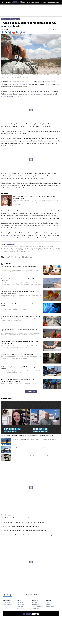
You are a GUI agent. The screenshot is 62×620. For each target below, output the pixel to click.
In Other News (6, 263)
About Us (48, 602)
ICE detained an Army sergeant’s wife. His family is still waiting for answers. (24, 531)
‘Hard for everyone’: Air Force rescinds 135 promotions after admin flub (19, 330)
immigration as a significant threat (12, 235)
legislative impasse (42, 94)
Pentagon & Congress (10, 19)
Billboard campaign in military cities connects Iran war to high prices (22, 522)
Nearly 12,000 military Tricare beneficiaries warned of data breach (19, 305)
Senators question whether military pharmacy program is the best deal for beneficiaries (20, 292)
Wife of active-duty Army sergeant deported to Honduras (18, 518)
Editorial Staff (35, 608)
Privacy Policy (6, 602)
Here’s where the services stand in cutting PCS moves (17, 354)
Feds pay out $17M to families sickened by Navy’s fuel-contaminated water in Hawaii (17, 380)
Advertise (34, 602)
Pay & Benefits (35, 2)
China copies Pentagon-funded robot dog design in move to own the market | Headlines (32, 455)
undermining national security (11, 96)
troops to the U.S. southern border (19, 84)
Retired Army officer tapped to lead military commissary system (20, 316)
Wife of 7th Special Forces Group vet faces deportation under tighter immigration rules (34, 197)
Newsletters (20, 604)
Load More (31, 391)
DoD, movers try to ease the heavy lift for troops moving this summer (19, 368)
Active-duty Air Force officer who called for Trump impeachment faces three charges (27, 535)
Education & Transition (53, 2)
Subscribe (20, 602)
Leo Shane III (7, 29)
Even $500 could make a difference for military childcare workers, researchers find (18, 267)
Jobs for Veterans (50, 606)
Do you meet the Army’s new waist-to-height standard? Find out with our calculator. (20, 342)
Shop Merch (20, 608)
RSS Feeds (20, 606)
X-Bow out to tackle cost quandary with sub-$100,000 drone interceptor (19, 279)
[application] (31, 417)
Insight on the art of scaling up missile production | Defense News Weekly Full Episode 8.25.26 (34, 439)
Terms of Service (7, 604)
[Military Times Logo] (19, 2)
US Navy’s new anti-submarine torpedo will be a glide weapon (20, 526)
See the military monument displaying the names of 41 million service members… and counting (27, 435)
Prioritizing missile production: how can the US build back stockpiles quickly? (30, 447)
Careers (48, 604)
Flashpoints (43, 2)
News (28, 2)
